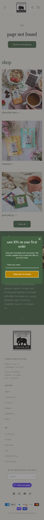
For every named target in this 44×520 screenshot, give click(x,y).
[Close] (40, 239)
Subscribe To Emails (22, 274)
